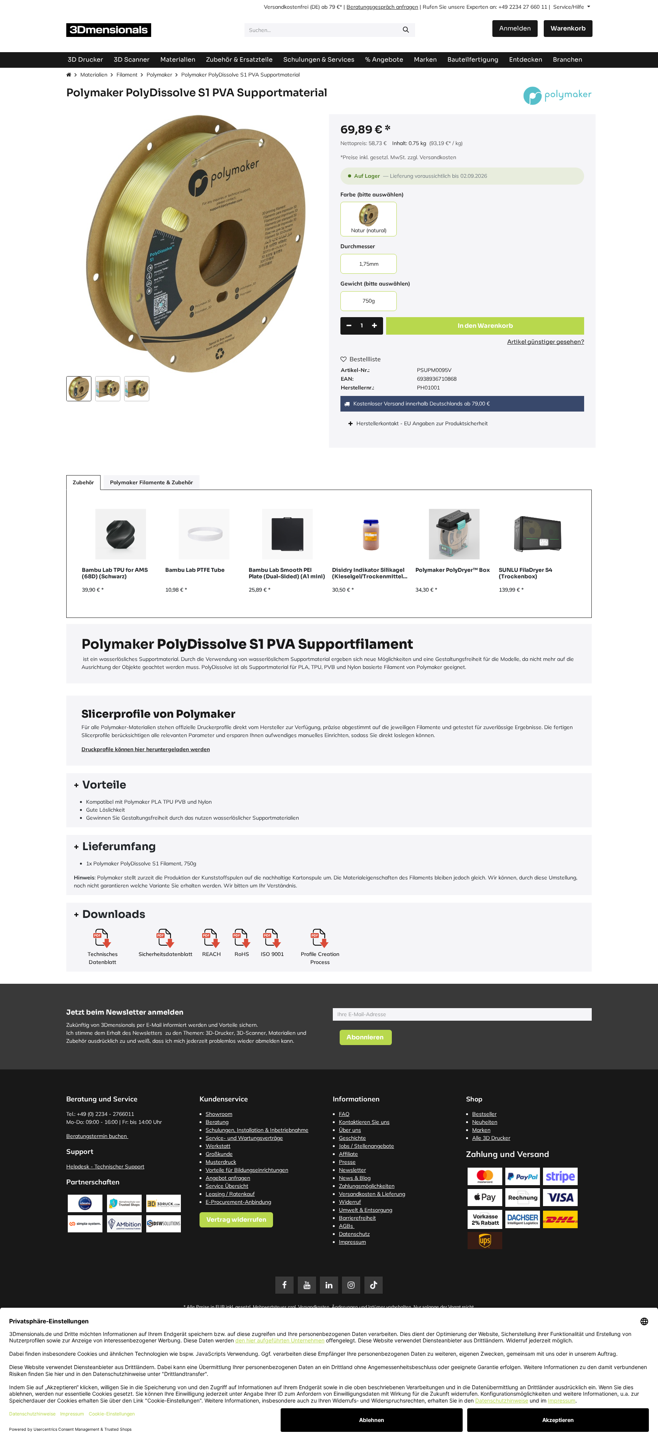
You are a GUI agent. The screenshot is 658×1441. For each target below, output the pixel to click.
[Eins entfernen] (349, 326)
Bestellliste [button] (365, 359)
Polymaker (159, 74)
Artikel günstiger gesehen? (545, 341)
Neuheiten (484, 1122)
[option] (329, 553)
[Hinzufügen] (374, 326)
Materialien (93, 74)
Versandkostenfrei (286, 6)
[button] (79, 243)
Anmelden (515, 28)
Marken (481, 1130)
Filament (127, 74)
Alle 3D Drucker (491, 1138)
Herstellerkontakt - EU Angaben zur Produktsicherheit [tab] (422, 423)
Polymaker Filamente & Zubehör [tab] (151, 482)
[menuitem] (472, 60)
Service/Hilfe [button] (569, 6)
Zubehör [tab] (83, 482)
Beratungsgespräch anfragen (382, 6)
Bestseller (484, 1114)
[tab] (329, 785)
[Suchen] (406, 30)
